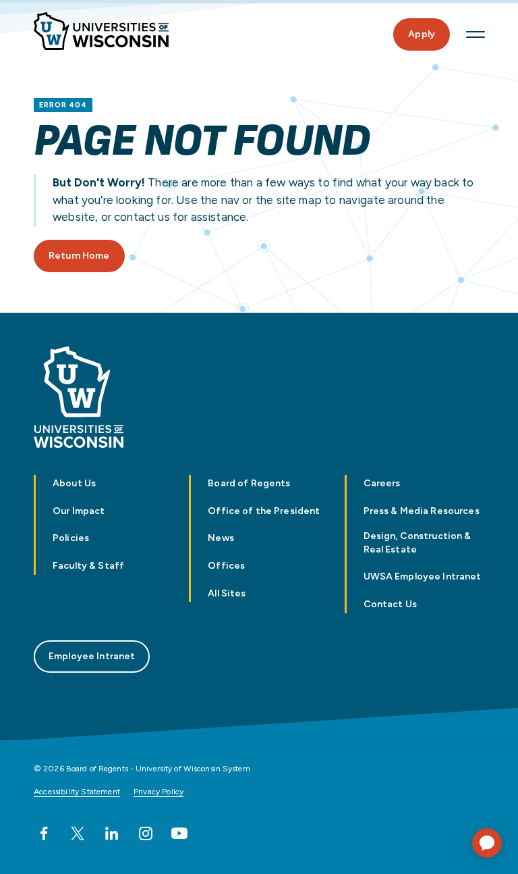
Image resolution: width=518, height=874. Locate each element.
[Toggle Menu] (475, 34)
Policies (71, 538)
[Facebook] (44, 833)
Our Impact (79, 511)
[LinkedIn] (111, 833)
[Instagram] (146, 833)
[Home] (101, 31)
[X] (77, 833)
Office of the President (264, 511)
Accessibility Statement (77, 791)
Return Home (79, 255)
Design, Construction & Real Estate (417, 542)
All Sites (227, 593)
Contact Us (390, 604)
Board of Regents (249, 483)
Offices (226, 565)
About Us (74, 483)
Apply (421, 34)
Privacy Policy (158, 791)
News (221, 538)
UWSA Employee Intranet (423, 576)
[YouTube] (179, 833)
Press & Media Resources (422, 511)
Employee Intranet (92, 656)
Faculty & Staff (88, 565)
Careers (382, 483)
